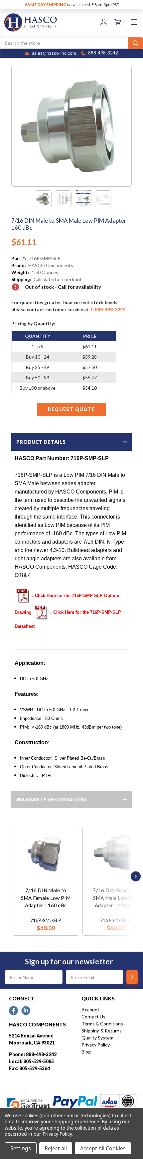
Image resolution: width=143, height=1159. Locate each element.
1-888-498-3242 (107, 309)
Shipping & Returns (101, 1030)
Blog (86, 1051)
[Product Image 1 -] (43, 198)
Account (90, 1009)
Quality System (97, 1037)
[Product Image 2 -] (63, 198)
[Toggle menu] (134, 22)
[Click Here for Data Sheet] (41, 612)
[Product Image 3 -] (83, 198)
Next (134, 876)
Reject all (56, 1148)
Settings (20, 1148)
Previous (14, 876)
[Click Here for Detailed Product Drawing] (23, 595)
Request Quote (71, 409)
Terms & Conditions (102, 1023)
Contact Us (93, 1016)
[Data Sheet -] (103, 198)
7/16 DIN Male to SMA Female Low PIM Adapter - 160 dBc (46, 897)
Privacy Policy (95, 1044)
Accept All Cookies (103, 1148)
